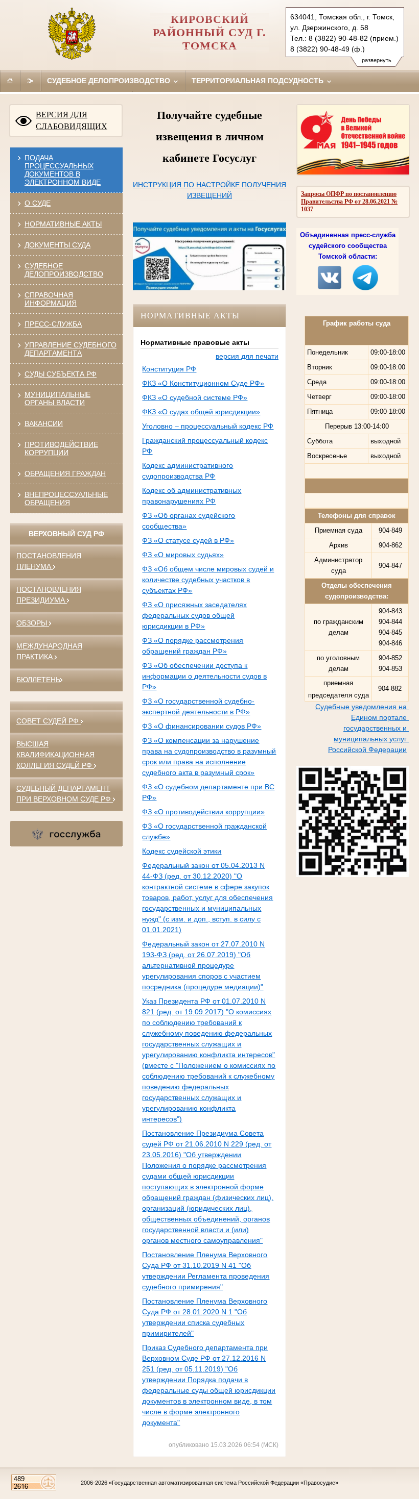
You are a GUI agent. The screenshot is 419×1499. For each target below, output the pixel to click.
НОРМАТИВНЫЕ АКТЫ (63, 224)
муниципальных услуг (371, 739)
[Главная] (10, 80)
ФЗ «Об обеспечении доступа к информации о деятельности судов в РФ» (204, 676)
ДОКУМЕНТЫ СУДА (57, 245)
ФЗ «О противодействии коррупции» (203, 812)
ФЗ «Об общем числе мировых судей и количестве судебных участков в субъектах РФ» (208, 579)
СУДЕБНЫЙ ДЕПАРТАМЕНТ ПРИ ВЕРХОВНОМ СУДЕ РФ (64, 793)
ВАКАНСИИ (44, 423)
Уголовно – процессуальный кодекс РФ (207, 426)
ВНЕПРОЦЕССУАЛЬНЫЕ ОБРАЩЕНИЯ (66, 498)
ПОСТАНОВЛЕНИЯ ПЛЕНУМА (48, 561)
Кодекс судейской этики (181, 851)
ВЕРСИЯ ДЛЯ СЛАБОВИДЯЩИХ (71, 120)
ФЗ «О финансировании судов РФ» (201, 726)
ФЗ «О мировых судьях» (183, 555)
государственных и (376, 728)
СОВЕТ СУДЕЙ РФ (48, 721)
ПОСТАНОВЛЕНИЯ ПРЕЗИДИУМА (48, 594)
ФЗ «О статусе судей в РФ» (188, 540)
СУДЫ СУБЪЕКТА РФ (61, 374)
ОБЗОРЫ (32, 623)
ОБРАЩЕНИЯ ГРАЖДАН (65, 473)
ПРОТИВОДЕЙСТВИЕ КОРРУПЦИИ (61, 448)
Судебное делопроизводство (109, 81)
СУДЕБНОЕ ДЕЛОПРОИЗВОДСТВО (64, 270)
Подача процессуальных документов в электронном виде (63, 170)
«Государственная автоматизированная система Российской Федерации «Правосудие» (223, 1483)
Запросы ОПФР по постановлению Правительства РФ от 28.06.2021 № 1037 (349, 201)
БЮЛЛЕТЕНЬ (38, 680)
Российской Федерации (367, 749)
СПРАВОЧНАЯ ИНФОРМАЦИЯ (51, 299)
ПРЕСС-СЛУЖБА (53, 324)
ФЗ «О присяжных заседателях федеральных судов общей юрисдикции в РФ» (194, 615)
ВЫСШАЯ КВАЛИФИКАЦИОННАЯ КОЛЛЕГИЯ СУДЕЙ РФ (55, 754)
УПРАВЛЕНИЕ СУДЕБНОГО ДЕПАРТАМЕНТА (71, 349)
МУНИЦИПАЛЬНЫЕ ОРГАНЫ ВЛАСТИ (57, 398)
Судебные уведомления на (362, 707)
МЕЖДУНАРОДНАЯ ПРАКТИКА (49, 651)
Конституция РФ (169, 369)
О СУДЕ (38, 203)
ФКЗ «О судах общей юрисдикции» (201, 412)
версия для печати (247, 356)
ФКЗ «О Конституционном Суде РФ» (203, 383)
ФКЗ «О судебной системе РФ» (194, 397)
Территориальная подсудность (258, 81)
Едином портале (380, 717)
